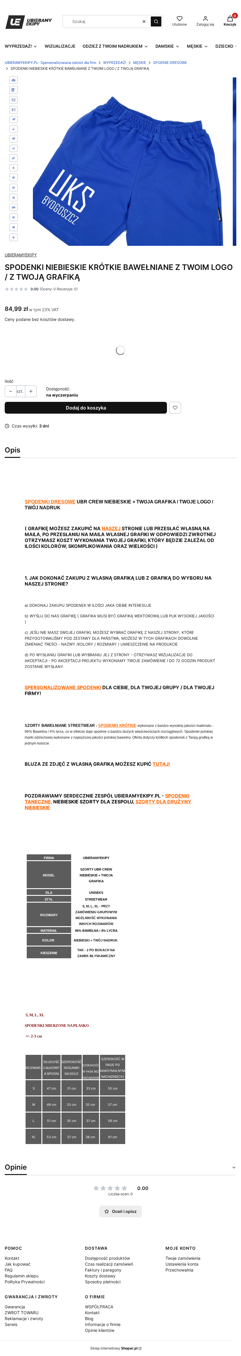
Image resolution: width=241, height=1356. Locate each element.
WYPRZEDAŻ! (114, 62)
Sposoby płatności (102, 1281)
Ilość (9, 381)
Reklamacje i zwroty (24, 1318)
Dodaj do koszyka (86, 408)
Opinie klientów (99, 1330)
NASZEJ (112, 528)
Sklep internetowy (114, 1348)
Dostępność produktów (107, 1258)
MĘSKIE (139, 62)
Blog (89, 1318)
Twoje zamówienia (182, 1258)
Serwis (11, 1324)
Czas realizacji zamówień (109, 1264)
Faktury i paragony (103, 1269)
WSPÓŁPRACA (99, 1306)
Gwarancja (15, 1306)
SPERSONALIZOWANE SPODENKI (63, 687)
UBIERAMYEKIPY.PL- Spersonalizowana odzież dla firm (50, 62)
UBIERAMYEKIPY (21, 254)
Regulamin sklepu (22, 1275)
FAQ (9, 1269)
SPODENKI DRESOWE (50, 501)
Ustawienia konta (181, 1264)
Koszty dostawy (100, 1275)
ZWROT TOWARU (22, 1312)
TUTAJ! (161, 764)
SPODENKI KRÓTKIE (117, 725)
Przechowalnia (179, 1269)
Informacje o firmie (102, 1324)
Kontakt (12, 1258)
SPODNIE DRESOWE (170, 62)
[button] (156, 21)
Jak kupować (18, 1264)
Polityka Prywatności (25, 1281)
